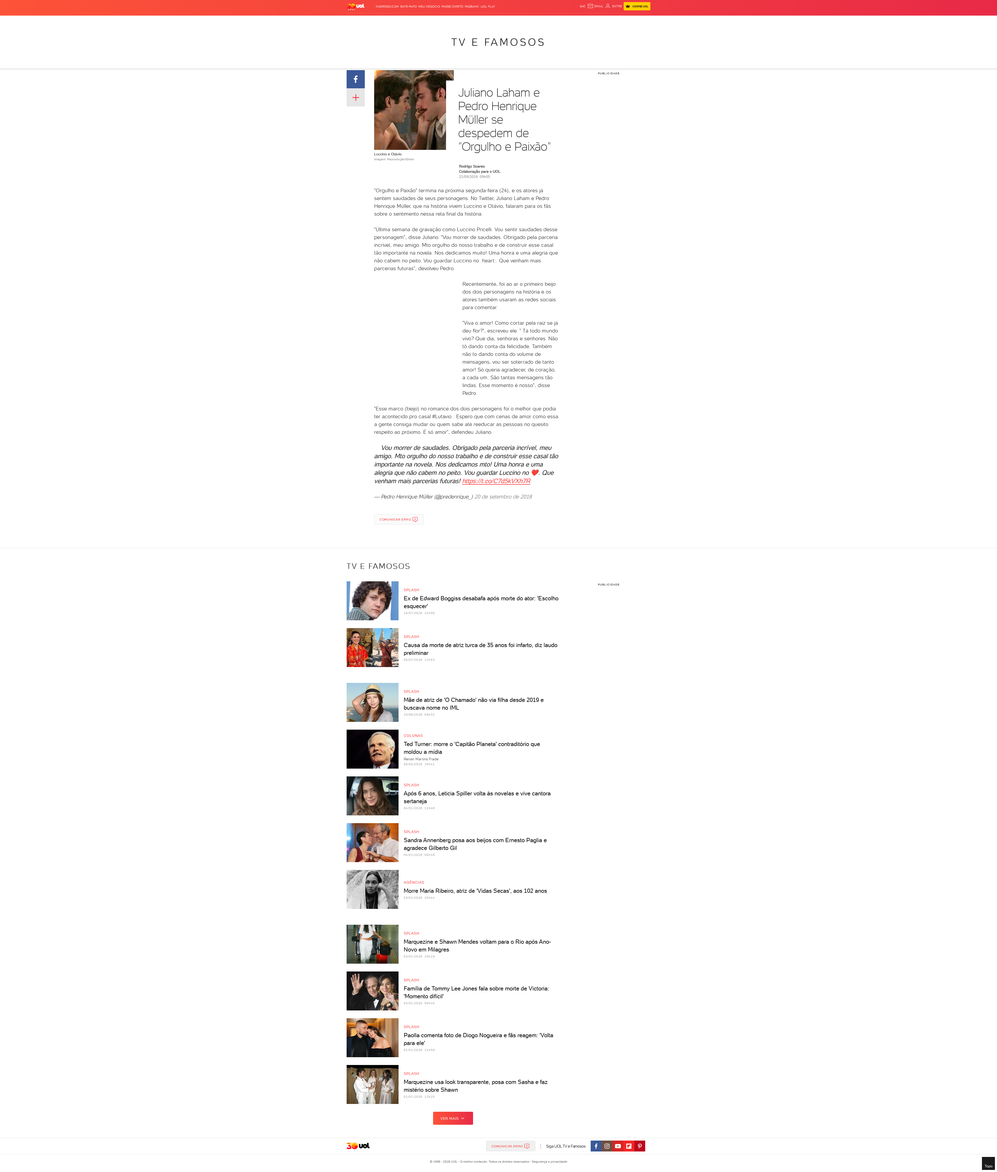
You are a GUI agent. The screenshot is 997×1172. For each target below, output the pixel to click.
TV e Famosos (498, 42)
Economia (452, 21)
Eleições (383, 21)
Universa (515, 21)
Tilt (544, 21)
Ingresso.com (387, 6)
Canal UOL (568, 21)
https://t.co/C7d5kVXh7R (496, 481)
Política (418, 21)
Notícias (401, 21)
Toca (615, 21)
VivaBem (532, 21)
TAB (594, 21)
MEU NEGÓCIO (429, 6)
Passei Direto (452, 6)
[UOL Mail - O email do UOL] (595, 6)
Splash (498, 21)
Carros (434, 21)
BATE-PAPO (408, 6)
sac (583, 6)
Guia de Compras (637, 21)
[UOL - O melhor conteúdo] (356, 6)
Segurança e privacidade (548, 1161)
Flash (368, 21)
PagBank (472, 6)
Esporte (482, 21)
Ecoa (553, 21)
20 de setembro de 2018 (503, 497)
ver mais (449, 1118)
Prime (604, 21)
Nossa (585, 21)
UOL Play (488, 6)
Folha (468, 21)
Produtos (353, 21)
